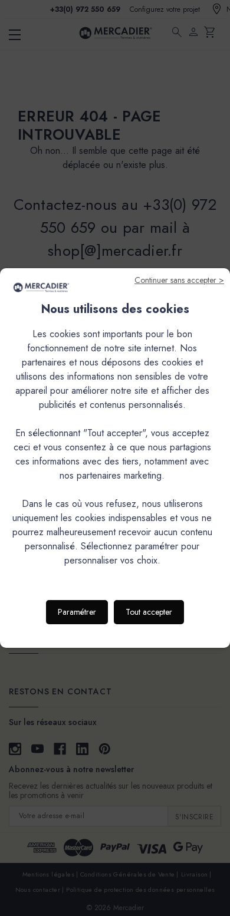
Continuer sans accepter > (179, 280)
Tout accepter (149, 612)
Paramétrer (77, 612)
